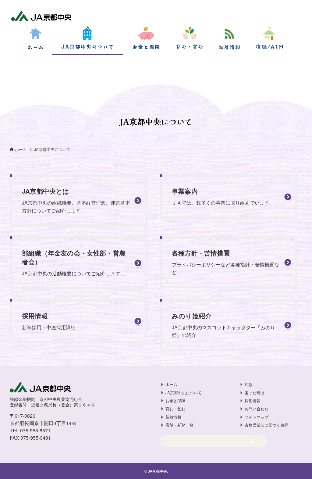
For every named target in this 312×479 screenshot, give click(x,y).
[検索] (252, 441)
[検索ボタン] (7, 62)
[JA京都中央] (41, 16)
